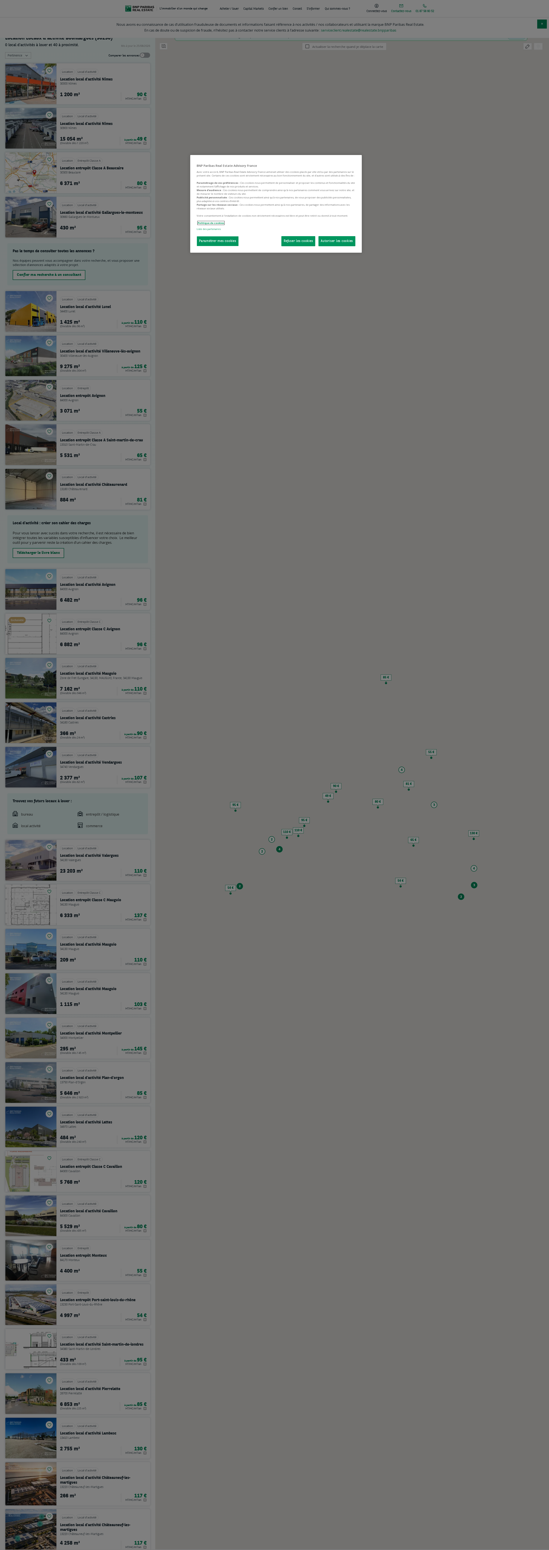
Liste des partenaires (209, 229)
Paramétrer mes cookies (217, 241)
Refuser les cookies (298, 241)
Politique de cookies (211, 223)
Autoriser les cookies (337, 241)
